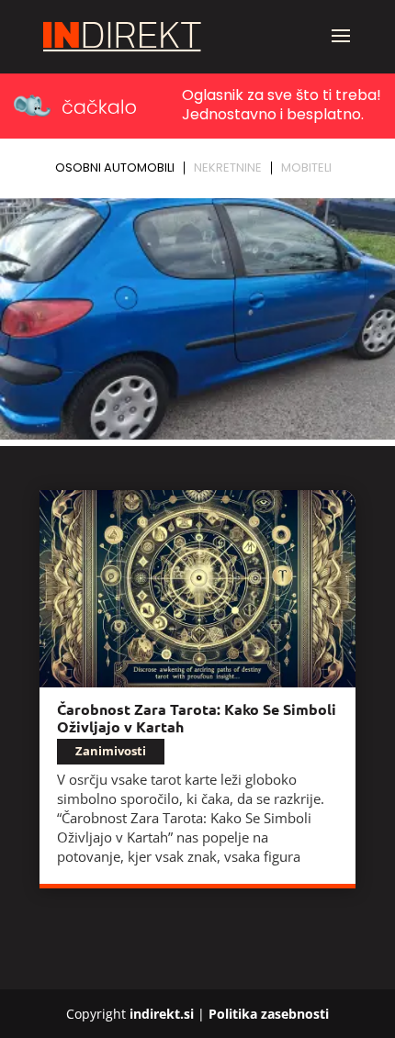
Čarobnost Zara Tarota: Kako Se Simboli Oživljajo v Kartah (196, 717)
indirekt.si (162, 1013)
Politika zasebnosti (269, 1013)
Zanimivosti (110, 750)
